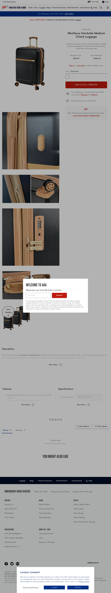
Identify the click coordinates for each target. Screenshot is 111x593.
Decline (78, 587)
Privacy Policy (84, 581)
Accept (54, 587)
